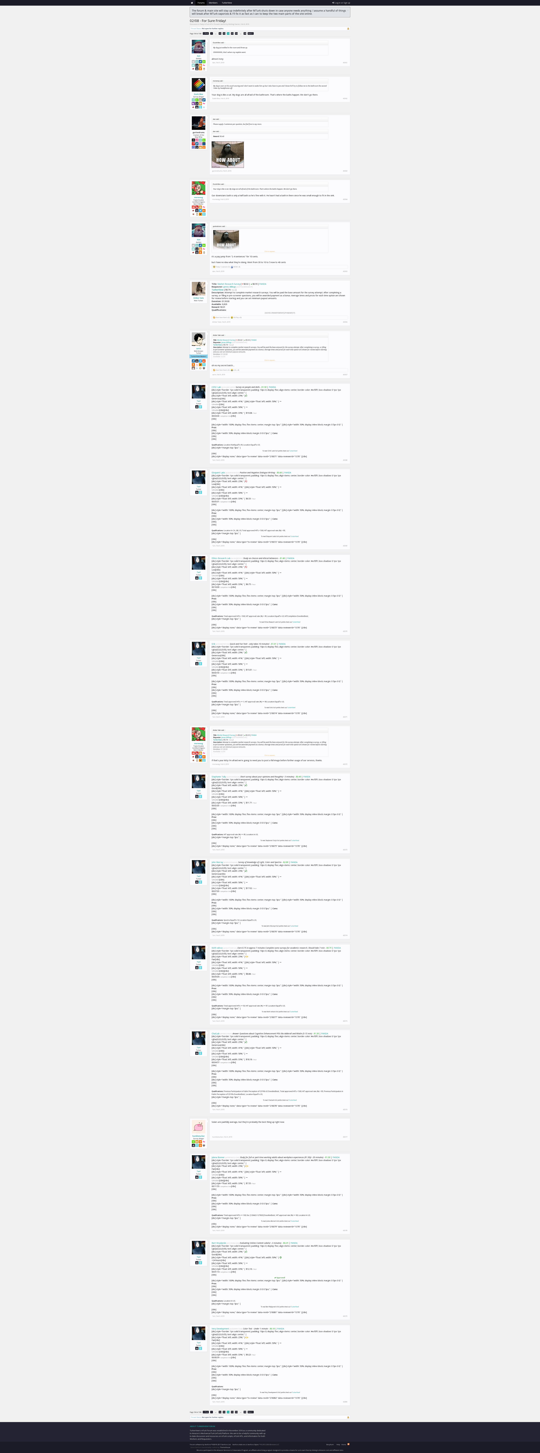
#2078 (345, 1230)
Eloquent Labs (218, 472)
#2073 (345, 850)
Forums (201, 2)
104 (228, 33)
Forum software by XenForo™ (210, 1444)
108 (245, 33)
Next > (250, 33)
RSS (348, 1444)
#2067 (345, 375)
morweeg (198, 197)
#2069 (345, 546)
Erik (213, 643)
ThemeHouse (225, 1447)
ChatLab (216, 1033)
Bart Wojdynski (219, 1242)
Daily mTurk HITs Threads (210, 24)
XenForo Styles (253, 1444)
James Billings (229, 286)
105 (232, 33)
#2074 (345, 935)
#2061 (345, 63)
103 (224, 33)
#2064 (345, 199)
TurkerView (217, 289)
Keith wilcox (217, 947)
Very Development (220, 1328)
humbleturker (198, 1136)
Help (338, 1444)
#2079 (345, 1316)
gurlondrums (217, 171)
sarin (198, 348)
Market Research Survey (229, 283)
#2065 (345, 271)
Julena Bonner (218, 1157)
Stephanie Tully (219, 776)
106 (236, 33)
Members (213, 2)
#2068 (345, 460)
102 (220, 33)
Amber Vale (198, 298)
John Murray (217, 862)
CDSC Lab (216, 387)
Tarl (199, 401)
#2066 (345, 322)
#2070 (345, 631)
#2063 (345, 171)
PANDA (262, 283)
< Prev (205, 33)
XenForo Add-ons (238, 1444)
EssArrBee (198, 94)
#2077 (345, 1137)
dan (198, 56)
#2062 (345, 98)
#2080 (345, 1402)
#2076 (345, 1109)
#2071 (345, 717)
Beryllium (330, 1444)
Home (191, 3)
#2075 (345, 1021)
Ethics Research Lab (221, 558)
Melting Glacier (234, 24)
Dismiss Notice (348, 10)
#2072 (345, 764)
